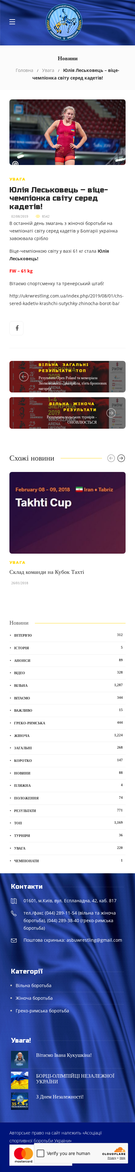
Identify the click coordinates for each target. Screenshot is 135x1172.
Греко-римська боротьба (42, 1011)
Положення (68, 798)
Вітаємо (68, 698)
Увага (48, 70)
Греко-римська (68, 723)
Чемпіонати (68, 860)
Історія (68, 647)
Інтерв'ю (68, 635)
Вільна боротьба (33, 985)
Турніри (68, 835)
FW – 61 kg (21, 271)
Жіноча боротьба (34, 998)
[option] (67, 531)
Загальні (75, 364)
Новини (68, 773)
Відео (68, 672)
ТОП (81, 370)
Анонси (68, 660)
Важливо (68, 710)
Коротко (68, 760)
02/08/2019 (19, 216)
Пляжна (68, 785)
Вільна (49, 364)
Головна (24, 70)
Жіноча (84, 404)
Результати (55, 370)
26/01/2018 (19, 583)
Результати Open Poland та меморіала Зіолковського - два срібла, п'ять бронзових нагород (73, 383)
